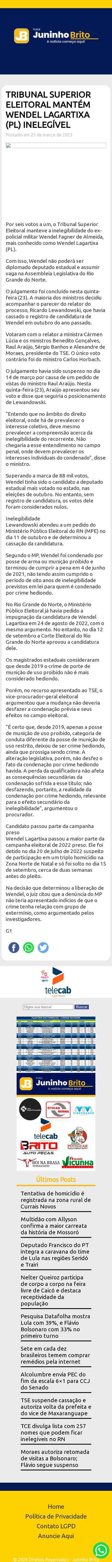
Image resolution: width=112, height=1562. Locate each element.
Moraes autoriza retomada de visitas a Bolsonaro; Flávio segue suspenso (55, 1458)
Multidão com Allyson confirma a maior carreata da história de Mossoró (54, 1225)
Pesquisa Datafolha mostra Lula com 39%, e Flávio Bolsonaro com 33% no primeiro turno (55, 1326)
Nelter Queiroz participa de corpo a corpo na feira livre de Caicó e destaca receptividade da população (53, 1290)
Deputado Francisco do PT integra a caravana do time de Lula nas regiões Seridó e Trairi (55, 1255)
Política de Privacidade (56, 1516)
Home (56, 1506)
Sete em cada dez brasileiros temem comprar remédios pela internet (55, 1355)
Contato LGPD (56, 1526)
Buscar (81, 1007)
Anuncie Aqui (56, 1535)
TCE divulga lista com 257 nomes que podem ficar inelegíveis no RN (53, 1432)
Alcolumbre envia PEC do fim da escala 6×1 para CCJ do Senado (55, 1381)
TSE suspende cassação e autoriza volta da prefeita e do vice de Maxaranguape (56, 1406)
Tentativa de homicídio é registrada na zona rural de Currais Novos (56, 1200)
